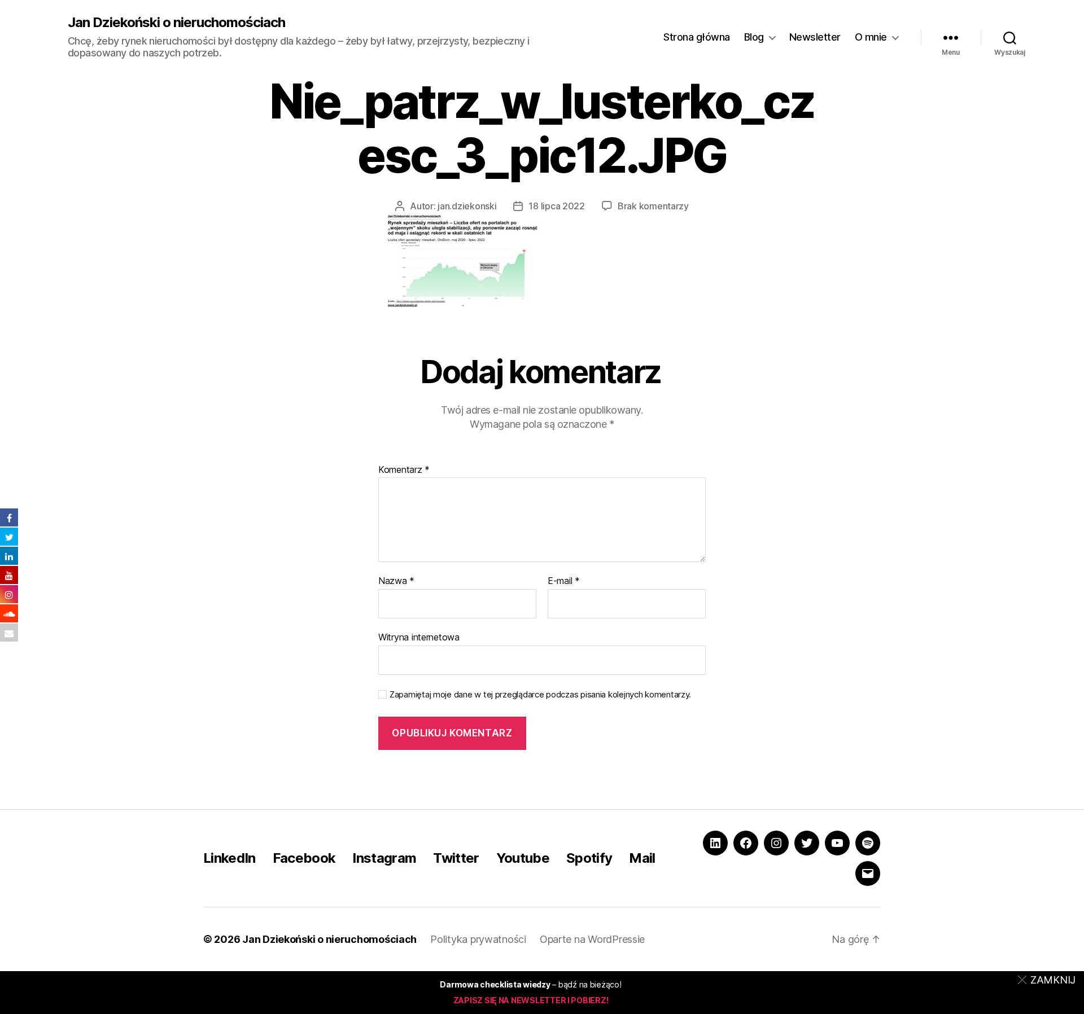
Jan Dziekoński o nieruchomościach (176, 22)
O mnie (871, 37)
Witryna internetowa (419, 636)
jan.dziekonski (467, 206)
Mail (642, 858)
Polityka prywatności (478, 939)
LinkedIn (229, 858)
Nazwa (396, 581)
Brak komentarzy (653, 206)
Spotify (589, 858)
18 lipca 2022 (556, 206)
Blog (754, 37)
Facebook (304, 858)
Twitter (456, 858)
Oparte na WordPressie (592, 939)
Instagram (384, 858)
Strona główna (696, 37)
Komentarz (404, 470)
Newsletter (815, 37)
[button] (1048, 979)
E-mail (564, 581)
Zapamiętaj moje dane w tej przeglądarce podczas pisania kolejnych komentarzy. (540, 695)
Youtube (522, 858)
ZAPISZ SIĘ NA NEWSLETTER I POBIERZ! (531, 1000)
